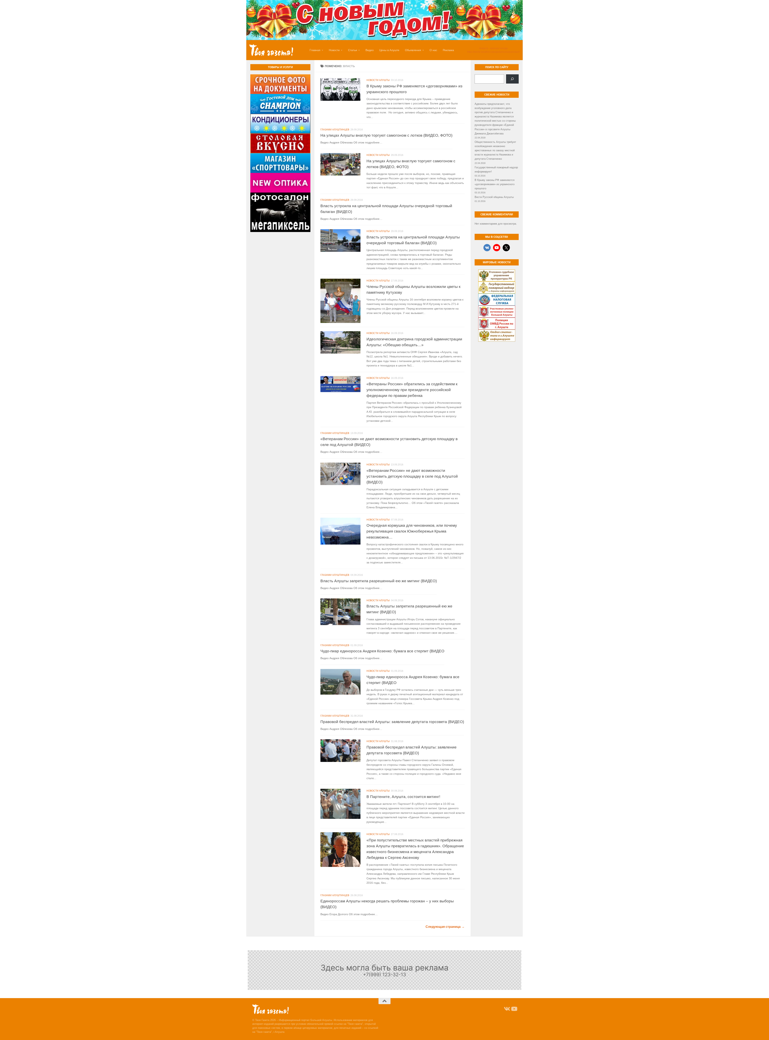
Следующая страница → (445, 926)
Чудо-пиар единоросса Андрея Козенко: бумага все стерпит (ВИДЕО (382, 651)
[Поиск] (512, 79)
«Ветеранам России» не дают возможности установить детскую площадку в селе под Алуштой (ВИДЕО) (412, 476)
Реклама (448, 50)
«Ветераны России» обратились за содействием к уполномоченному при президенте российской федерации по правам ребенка (411, 390)
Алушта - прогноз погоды (493, 48)
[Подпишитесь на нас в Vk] (506, 1009)
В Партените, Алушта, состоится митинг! (403, 796)
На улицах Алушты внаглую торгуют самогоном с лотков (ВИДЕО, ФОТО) (386, 135)
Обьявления (413, 50)
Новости (334, 50)
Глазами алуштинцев (334, 129)
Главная (315, 50)
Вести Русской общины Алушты (494, 197)
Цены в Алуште (389, 50)
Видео (369, 50)
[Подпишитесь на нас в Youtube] (514, 1009)
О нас (433, 50)
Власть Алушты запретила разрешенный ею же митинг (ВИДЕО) (378, 581)
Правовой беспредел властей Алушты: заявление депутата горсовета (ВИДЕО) (392, 721)
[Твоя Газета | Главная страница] (271, 50)
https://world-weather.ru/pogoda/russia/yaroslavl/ (493, 51)
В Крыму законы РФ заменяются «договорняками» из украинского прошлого (494, 184)
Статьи (352, 50)
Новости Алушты (378, 80)
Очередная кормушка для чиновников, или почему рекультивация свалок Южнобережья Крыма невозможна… (411, 531)
